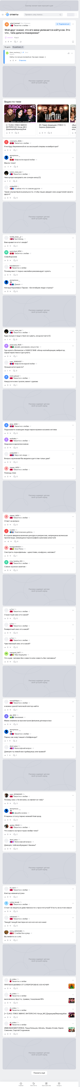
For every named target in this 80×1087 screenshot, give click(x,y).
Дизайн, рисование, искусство (26, 347)
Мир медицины (20, 655)
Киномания (18, 717)
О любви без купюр (22, 933)
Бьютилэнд (18, 239)
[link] (20, 120)
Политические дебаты (23, 532)
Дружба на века (20, 813)
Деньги (17, 284)
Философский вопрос (23, 748)
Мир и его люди (20, 455)
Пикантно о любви (21, 25)
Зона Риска (18, 549)
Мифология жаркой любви (24, 160)
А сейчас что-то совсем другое (27, 189)
